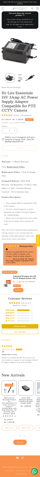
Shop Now (18, 290)
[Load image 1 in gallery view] (9, 78)
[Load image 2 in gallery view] (19, 78)
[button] (2, 8)
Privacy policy (9, 470)
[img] (7, 346)
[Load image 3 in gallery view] (30, 78)
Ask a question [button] (20, 332)
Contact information (21, 474)
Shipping (11, 122)
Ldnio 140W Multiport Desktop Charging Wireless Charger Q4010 (26, 400)
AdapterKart (11, 467)
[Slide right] (37, 78)
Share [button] (6, 156)
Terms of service (20, 470)
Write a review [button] (20, 326)
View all (20, 442)
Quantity (4, 126)
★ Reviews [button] (38, 240)
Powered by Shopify (21, 467)
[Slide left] (2, 78)
